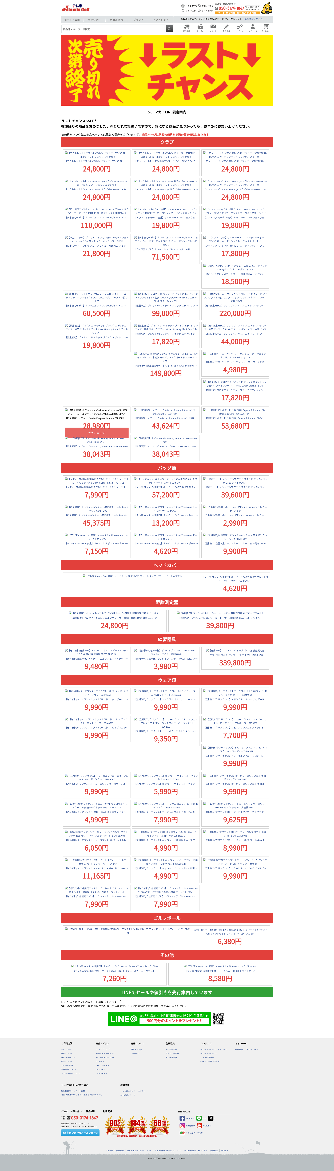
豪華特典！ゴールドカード (246, 1049)
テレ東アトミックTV (209, 1053)
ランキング (94, 19)
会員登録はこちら (254, 19)
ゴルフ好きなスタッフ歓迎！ (132, 1091)
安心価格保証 (171, 1057)
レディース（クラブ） (105, 1053)
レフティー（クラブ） (105, 1057)
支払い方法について (69, 1057)
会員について (191, 6)
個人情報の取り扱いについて (139, 1150)
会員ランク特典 (172, 1053)
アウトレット (161, 19)
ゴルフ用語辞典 (207, 1057)
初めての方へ (191, 10)
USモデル (100, 1061)
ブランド (139, 19)
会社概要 (214, 1150)
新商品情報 (116, 19)
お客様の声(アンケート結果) (73, 1091)
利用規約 (109, 1150)
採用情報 (225, 1150)
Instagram (190, 1125)
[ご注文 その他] (81, 1117)
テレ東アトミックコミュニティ (213, 1049)
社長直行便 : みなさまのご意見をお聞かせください (83, 1094)
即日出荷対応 (136, 1049)
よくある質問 (207, 10)
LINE (204, 1118)
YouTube (206, 1125)
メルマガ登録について (70, 1073)
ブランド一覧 (102, 1073)
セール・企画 (72, 19)
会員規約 (120, 1150)
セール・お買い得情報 (210, 1061)
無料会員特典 (171, 1049)
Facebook (190, 1118)
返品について (67, 1061)
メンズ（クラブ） (103, 1049)
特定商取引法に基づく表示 (195, 1150)
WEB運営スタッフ (128, 1095)
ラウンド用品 (102, 1069)
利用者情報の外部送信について (168, 1150)
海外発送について (69, 1069)
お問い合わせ (207, 6)
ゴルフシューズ (102, 1065)
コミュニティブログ (194, 1133)
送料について (67, 1053)
